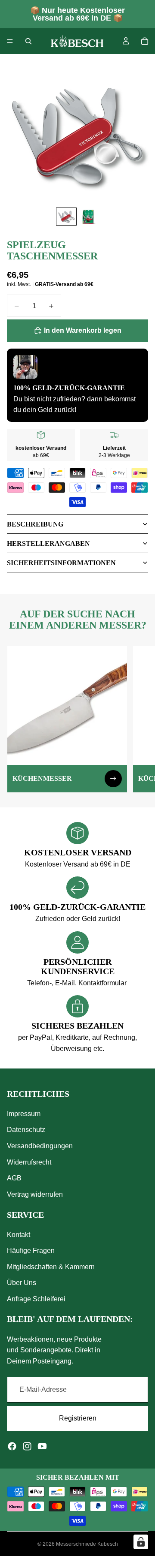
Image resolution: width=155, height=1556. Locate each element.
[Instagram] (27, 1446)
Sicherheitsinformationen (61, 562)
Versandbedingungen (40, 1146)
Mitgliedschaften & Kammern (51, 1266)
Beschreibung (35, 524)
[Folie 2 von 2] (88, 216)
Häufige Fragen (31, 1250)
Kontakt (18, 1234)
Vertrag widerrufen (35, 1194)
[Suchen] (28, 41)
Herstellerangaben (48, 543)
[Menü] (10, 41)
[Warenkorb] (144, 41)
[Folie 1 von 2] (66, 216)
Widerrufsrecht (29, 1162)
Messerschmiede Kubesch (87, 1544)
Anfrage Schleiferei (36, 1299)
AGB (14, 1178)
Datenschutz (26, 1130)
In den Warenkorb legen (82, 330)
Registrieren (77, 1418)
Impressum (23, 1113)
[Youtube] (42, 1446)
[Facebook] (12, 1446)
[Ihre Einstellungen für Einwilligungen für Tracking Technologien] (140, 1542)
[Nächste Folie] (138, 719)
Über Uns (21, 1283)
